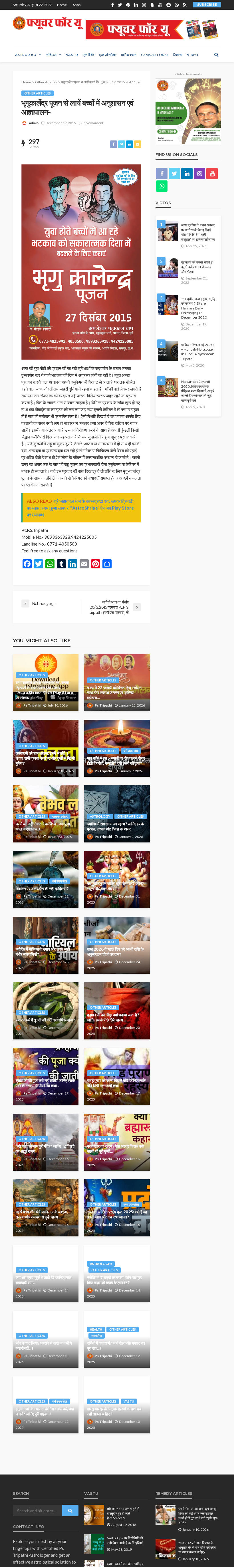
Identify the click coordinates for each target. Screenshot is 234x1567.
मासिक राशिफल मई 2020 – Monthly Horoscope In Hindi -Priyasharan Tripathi (197, 352)
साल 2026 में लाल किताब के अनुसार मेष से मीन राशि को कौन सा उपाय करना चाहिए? (197, 1547)
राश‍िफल (51, 55)
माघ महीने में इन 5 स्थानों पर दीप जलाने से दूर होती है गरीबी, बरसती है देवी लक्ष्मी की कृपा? (116, 761)
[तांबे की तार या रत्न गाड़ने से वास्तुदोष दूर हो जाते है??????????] (94, 1515)
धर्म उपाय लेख (131, 751)
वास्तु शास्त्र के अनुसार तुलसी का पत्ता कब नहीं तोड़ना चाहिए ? (114, 1411)
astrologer (101, 1264)
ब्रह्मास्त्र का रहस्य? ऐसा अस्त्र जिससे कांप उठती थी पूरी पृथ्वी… (115, 1149)
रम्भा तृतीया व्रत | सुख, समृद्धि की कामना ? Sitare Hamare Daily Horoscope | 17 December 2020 (198, 308)
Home (62, 5)
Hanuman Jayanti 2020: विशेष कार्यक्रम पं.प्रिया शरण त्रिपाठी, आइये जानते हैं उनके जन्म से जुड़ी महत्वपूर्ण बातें (197, 391)
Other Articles (37, 93)
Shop (76, 5)
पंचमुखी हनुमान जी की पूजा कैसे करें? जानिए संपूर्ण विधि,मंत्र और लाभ (115, 886)
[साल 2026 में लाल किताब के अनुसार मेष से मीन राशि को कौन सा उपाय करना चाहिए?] (165, 1549)
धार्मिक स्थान (128, 55)
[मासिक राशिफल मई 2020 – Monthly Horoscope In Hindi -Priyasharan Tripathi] (168, 351)
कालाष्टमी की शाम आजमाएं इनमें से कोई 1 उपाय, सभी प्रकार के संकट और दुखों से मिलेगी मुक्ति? (45, 758)
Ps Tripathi (32, 705)
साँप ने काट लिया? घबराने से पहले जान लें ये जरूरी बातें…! (44, 1346)
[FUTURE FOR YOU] (48, 23)
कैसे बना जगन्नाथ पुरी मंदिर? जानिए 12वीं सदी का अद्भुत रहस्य (45, 1149)
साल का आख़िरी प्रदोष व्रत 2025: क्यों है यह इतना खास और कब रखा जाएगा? (117, 1214)
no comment (93, 123)
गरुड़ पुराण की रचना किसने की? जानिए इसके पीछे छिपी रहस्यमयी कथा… (116, 1083)
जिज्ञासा (177, 55)
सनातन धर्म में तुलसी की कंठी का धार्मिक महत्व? (45, 1020)
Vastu (72, 55)
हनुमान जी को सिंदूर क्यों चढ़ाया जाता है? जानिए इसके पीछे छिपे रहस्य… (113, 1017)
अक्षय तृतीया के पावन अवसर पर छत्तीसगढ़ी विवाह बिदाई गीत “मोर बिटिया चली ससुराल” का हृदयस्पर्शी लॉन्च (197, 232)
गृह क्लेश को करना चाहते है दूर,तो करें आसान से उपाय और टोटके (196, 267)
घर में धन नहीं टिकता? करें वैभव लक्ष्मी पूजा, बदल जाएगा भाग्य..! (43, 826)
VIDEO (192, 55)
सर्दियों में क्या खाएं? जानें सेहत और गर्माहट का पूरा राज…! (116, 1346)
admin (34, 123)
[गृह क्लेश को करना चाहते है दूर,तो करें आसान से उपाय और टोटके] (168, 268)
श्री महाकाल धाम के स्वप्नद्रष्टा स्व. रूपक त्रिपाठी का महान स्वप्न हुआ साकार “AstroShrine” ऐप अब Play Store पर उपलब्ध (44, 690)
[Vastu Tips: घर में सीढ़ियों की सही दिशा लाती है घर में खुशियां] (94, 1544)
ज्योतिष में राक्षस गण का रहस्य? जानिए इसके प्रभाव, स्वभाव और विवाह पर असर (115, 826)
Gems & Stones (154, 55)
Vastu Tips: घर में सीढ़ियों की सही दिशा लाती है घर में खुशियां (125, 1540)
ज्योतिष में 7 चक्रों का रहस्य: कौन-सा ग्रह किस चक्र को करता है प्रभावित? (114, 1280)
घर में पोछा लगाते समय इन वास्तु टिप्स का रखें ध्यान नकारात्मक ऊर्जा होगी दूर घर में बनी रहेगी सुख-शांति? (198, 1516)
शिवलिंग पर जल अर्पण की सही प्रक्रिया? (42, 888)
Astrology (26, 55)
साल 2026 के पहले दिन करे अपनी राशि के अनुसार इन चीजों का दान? (115, 952)
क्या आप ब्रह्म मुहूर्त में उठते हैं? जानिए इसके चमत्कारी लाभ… (43, 1280)
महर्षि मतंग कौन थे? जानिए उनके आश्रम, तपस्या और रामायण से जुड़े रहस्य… (42, 1214)
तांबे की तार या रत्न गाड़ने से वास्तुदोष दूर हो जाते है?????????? (123, 1513)
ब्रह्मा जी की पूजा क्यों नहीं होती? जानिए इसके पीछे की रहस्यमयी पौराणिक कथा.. (45, 1083)
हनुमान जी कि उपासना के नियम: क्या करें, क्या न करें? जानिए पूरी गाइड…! (45, 1411)
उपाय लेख (96, 1335)
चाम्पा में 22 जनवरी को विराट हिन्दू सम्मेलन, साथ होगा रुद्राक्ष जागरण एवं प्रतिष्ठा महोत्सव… (114, 692)
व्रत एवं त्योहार (107, 55)
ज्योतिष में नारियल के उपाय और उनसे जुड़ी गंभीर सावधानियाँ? (43, 952)
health (96, 1329)
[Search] (216, 54)
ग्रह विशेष (88, 55)
